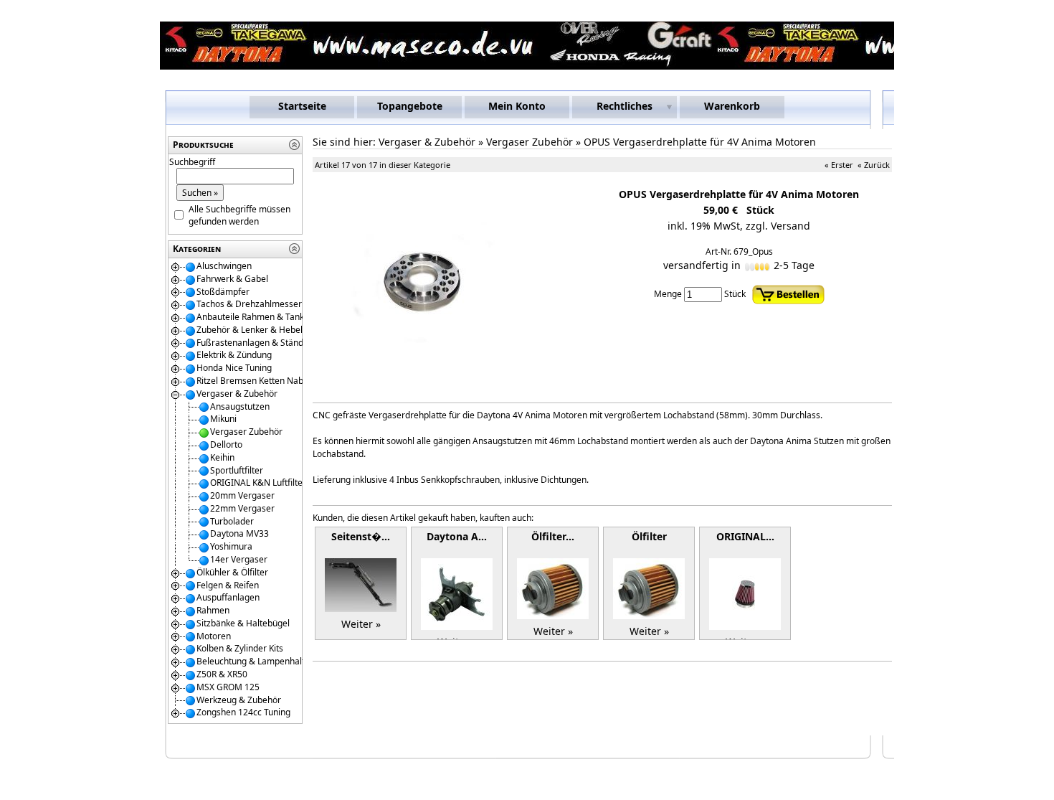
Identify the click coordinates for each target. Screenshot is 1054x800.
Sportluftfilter (236, 470)
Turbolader (232, 521)
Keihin (222, 457)
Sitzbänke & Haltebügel (243, 623)
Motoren (213, 636)
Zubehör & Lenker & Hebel (249, 330)
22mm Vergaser (242, 508)
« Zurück (874, 164)
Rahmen (212, 610)
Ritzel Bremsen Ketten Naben (254, 381)
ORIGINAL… (745, 536)
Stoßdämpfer (223, 292)
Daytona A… (457, 536)
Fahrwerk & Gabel (232, 279)
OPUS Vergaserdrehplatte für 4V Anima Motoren (700, 142)
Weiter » (361, 624)
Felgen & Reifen (227, 585)
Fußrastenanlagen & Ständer (254, 343)
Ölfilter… (552, 536)
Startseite (302, 106)
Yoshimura (231, 546)
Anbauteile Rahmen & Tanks (252, 317)
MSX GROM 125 (228, 687)
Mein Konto (517, 106)
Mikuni (223, 419)
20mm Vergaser (242, 495)
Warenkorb (732, 106)
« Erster (839, 164)
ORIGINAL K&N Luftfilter (258, 482)
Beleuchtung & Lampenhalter (254, 661)
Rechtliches (624, 106)
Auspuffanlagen (228, 597)
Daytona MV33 (239, 533)
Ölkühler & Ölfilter (232, 572)
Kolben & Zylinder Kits (239, 648)
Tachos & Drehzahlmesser (249, 304)
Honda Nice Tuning (234, 368)
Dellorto (226, 444)
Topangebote (409, 106)
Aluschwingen (224, 266)
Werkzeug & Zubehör (238, 700)
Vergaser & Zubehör (236, 393)
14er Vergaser (238, 559)
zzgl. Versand (778, 225)
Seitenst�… (360, 536)
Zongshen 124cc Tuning (243, 712)
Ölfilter (649, 536)
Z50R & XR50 (221, 674)
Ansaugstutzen (240, 406)
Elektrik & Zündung (234, 355)
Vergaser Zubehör (246, 431)
